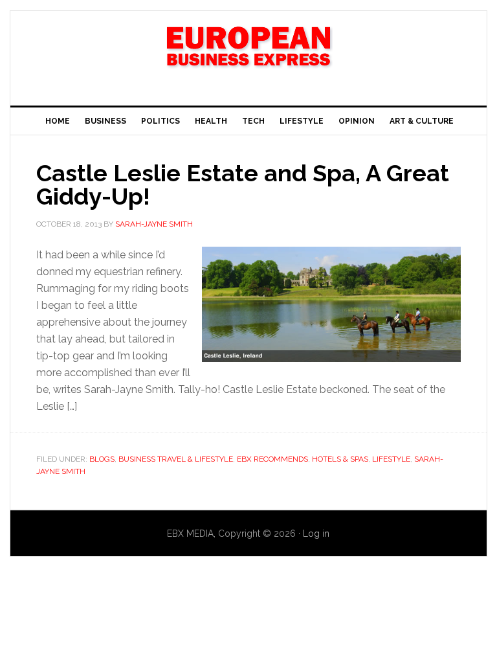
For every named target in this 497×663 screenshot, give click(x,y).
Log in (316, 533)
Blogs (102, 459)
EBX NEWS (248, 53)
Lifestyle (391, 459)
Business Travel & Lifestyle (175, 459)
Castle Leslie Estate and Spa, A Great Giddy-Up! (242, 184)
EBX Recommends (272, 459)
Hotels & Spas (340, 459)
